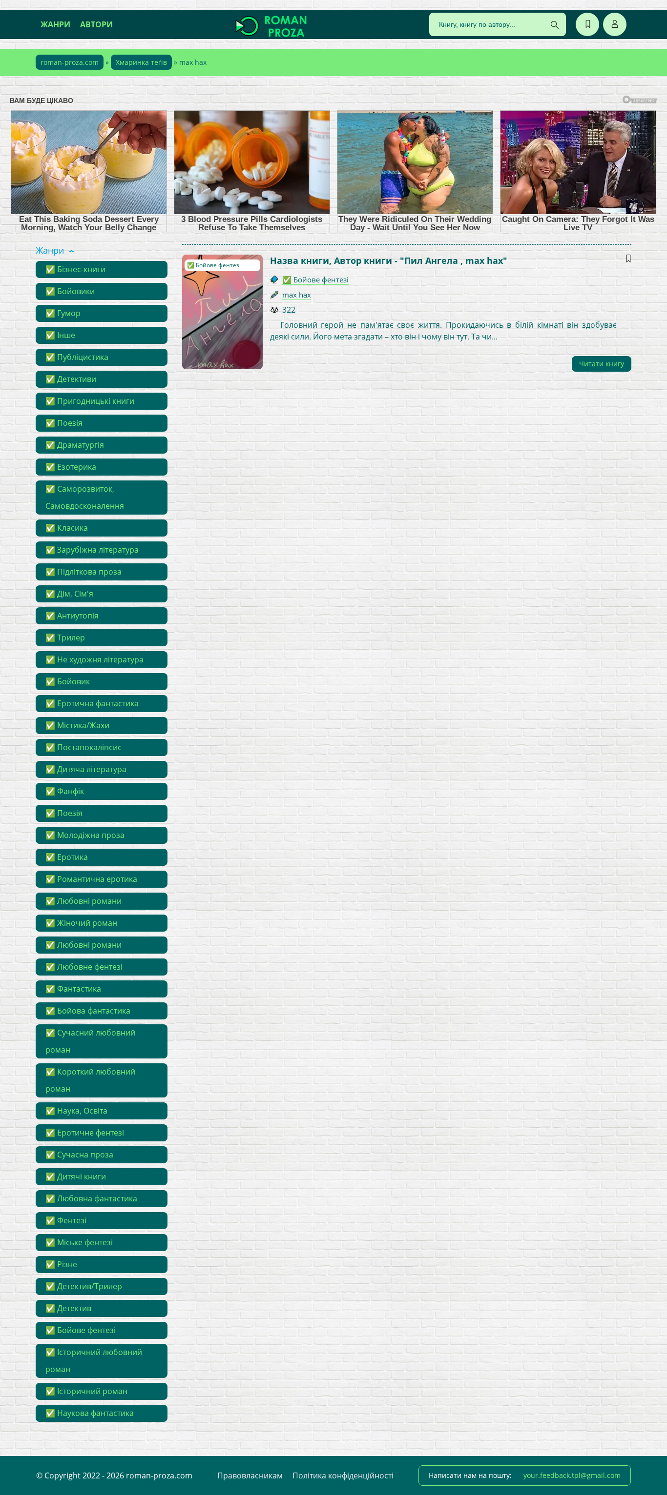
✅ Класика (66, 527)
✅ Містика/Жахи (77, 725)
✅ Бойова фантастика (87, 1010)
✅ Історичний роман (86, 1391)
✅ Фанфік (64, 791)
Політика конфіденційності (343, 1475)
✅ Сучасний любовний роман (90, 1041)
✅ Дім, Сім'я (69, 593)
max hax (296, 294)
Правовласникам (250, 1475)
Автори (96, 24)
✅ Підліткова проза (83, 571)
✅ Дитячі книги (75, 1176)
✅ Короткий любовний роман (90, 1080)
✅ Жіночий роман (81, 922)
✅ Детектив (68, 1308)
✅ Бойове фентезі (80, 1330)
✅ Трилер (65, 637)
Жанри (55, 24)
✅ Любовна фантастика (91, 1198)
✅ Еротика (66, 857)
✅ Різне (61, 1264)
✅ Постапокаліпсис (83, 747)
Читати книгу (601, 363)
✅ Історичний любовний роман (93, 1361)
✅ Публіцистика (76, 357)
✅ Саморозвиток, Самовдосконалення (84, 497)
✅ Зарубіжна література (92, 549)
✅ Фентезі (65, 1220)
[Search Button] (555, 25)
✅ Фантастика (73, 988)
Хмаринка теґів (141, 62)
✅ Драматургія (74, 444)
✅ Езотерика (70, 466)
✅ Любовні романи (83, 901)
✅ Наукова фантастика (89, 1413)
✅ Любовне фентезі (84, 966)
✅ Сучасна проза (79, 1154)
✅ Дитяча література (85, 769)
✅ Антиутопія (72, 615)
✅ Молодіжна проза (85, 835)
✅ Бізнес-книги (75, 269)
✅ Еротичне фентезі (84, 1132)
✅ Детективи (70, 379)
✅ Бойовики (70, 291)
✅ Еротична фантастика (92, 703)
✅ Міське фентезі (79, 1242)
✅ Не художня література (94, 659)
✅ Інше (60, 335)
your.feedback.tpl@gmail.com (572, 1475)
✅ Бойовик (67, 681)
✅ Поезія (64, 423)
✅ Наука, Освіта (76, 1110)
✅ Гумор (63, 313)
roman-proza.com (70, 62)
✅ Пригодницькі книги (89, 401)
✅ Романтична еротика (91, 879)
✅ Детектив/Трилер (83, 1286)
